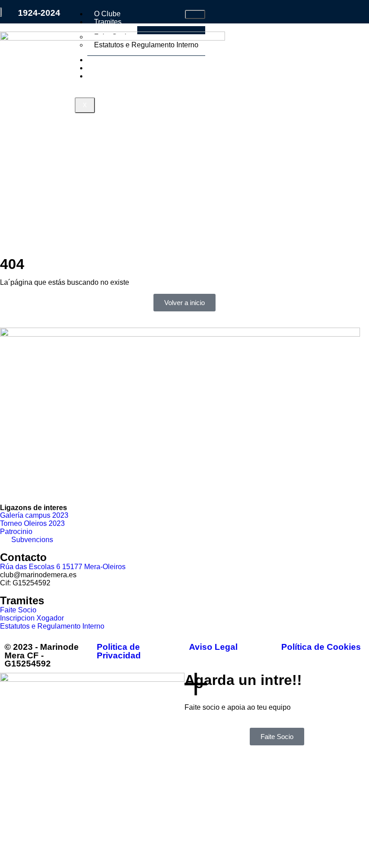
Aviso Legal (213, 647)
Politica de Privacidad (119, 651)
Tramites (108, 22)
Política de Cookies (321, 647)
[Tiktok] (60, 483)
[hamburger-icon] (195, 14)
